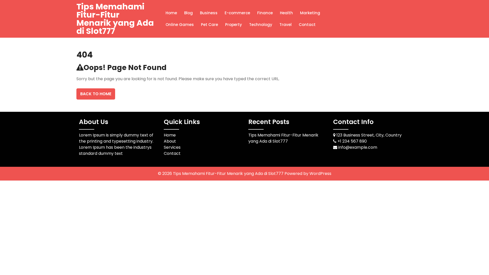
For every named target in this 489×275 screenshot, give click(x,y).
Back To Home (95, 94)
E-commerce (237, 13)
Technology (260, 24)
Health (286, 13)
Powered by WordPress (307, 173)
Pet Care (209, 24)
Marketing (310, 13)
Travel (285, 24)
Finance (265, 13)
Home (171, 13)
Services (172, 147)
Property (233, 24)
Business (209, 13)
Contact (307, 24)
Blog (188, 13)
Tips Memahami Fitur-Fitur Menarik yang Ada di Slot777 (115, 19)
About (170, 141)
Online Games (180, 24)
